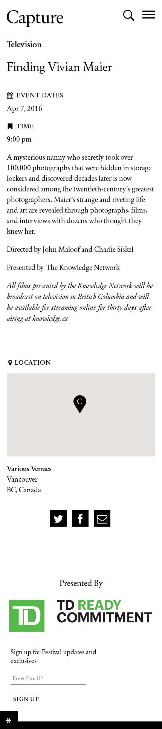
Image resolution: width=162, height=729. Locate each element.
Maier (62, 199)
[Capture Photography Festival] (35, 18)
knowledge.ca (49, 318)
